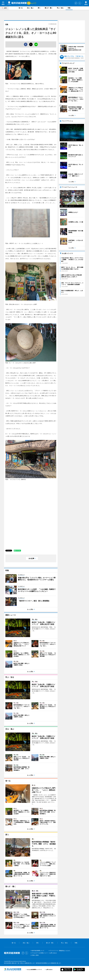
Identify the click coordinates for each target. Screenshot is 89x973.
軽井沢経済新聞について (38, 950)
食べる (21, 8)
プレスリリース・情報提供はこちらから (60, 950)
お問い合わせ (53, 953)
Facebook (75, 3)
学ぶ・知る (60, 8)
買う (39, 8)
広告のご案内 (35, 955)
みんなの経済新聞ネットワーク (12, 969)
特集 (69, 8)
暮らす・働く (49, 8)
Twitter (79, 3)
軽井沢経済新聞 (17, 3)
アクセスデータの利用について (40, 953)
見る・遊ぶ (30, 8)
